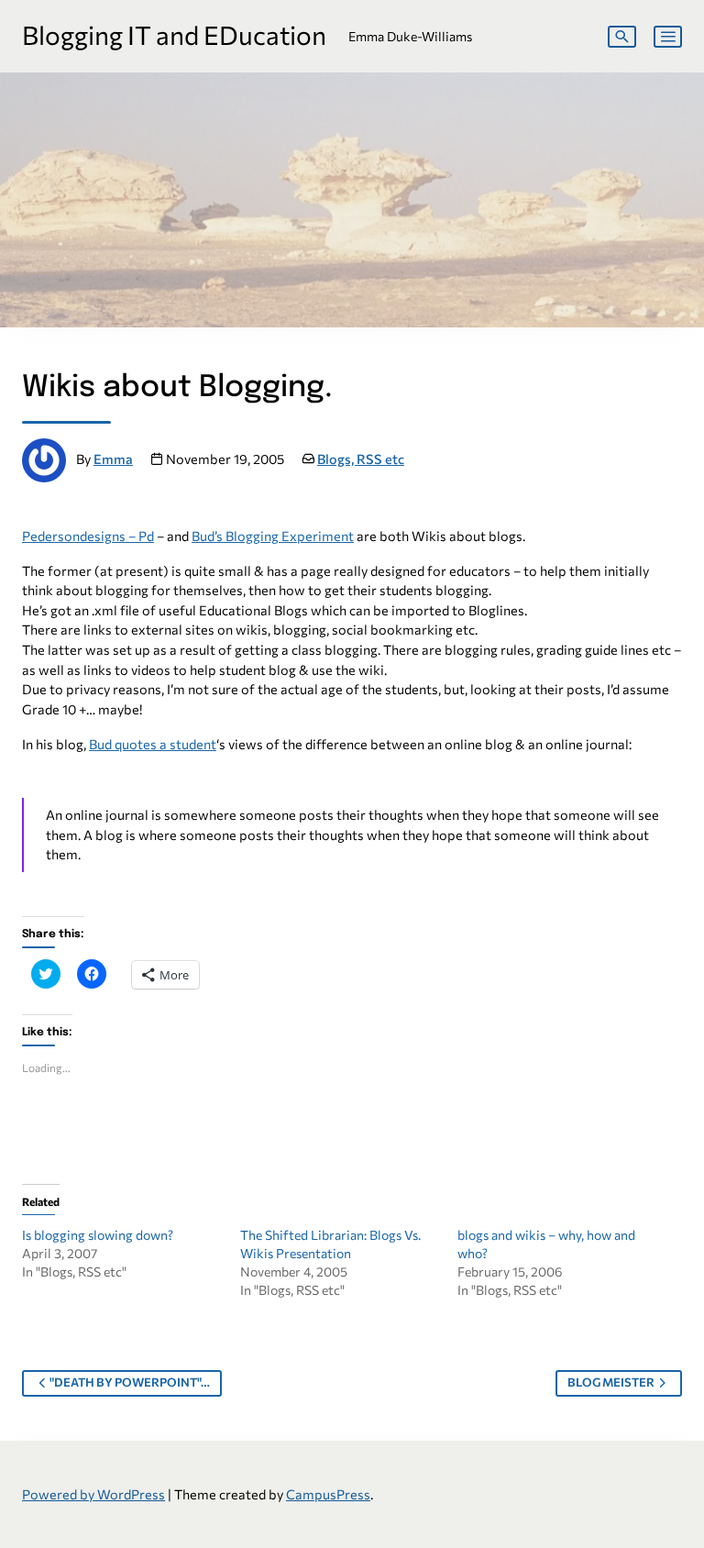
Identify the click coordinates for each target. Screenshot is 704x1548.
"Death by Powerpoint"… (130, 1382)
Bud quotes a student (152, 743)
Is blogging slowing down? (97, 1235)
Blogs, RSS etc (360, 458)
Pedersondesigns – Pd (88, 535)
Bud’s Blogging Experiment (273, 535)
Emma (113, 458)
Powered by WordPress (93, 1494)
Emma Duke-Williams (410, 36)
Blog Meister (610, 1382)
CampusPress (328, 1494)
